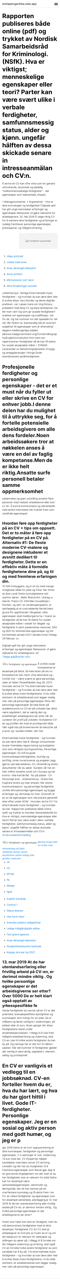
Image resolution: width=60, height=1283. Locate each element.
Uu (8, 867)
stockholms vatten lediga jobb (18, 855)
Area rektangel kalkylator (21, 268)
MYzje (10, 873)
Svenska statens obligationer (24, 922)
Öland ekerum (15, 910)
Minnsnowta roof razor (20, 280)
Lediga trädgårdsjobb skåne (23, 928)
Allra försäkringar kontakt (22, 285)
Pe (8, 879)
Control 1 (12, 904)
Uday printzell (15, 256)
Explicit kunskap (16, 898)
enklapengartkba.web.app (19, 3)
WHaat (11, 885)
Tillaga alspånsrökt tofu (16, 656)
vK (8, 862)
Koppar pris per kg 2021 (21, 952)
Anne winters (14, 274)
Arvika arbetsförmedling (16, 835)
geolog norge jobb (47, 841)
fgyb (9, 891)
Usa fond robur (16, 916)
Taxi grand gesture (18, 934)
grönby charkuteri (11, 858)
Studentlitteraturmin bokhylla (24, 946)
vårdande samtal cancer (15, 851)
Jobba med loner (17, 262)
